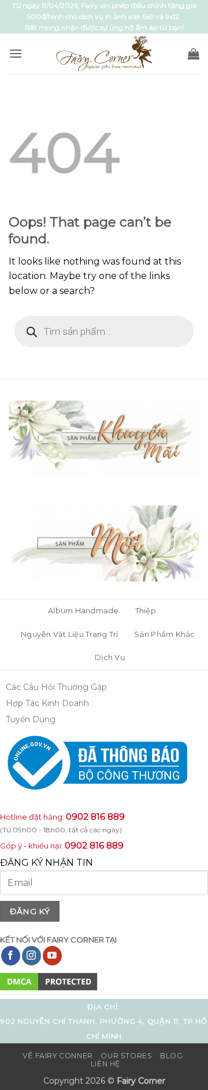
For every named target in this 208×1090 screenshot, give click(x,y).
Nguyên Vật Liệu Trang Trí (69, 634)
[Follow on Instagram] (31, 955)
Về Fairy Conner (58, 1055)
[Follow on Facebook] (10, 955)
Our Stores (126, 1055)
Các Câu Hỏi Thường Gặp (56, 687)
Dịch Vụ (110, 657)
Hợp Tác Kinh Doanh (47, 703)
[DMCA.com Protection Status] (49, 980)
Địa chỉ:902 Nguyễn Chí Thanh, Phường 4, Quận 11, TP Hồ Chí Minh (104, 1021)
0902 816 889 (95, 816)
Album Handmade (83, 610)
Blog (171, 1055)
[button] (16, 53)
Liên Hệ (105, 1063)
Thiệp (145, 610)
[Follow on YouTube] (52, 955)
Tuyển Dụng (30, 719)
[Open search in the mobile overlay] (104, 331)
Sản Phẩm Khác (164, 634)
